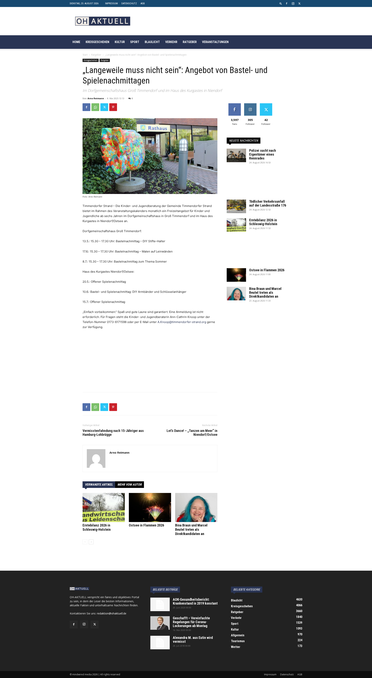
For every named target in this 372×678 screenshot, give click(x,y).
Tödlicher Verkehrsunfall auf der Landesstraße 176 (267, 203)
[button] (281, 3)
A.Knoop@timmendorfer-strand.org (182, 322)
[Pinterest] (113, 107)
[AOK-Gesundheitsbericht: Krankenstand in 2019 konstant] (160, 604)
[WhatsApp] (95, 107)
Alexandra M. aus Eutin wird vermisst (193, 640)
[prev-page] (85, 541)
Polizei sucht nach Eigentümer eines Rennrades (262, 154)
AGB (142, 3)
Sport (134, 42)
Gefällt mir (234, 104)
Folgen (250, 104)
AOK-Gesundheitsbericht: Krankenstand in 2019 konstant (195, 601)
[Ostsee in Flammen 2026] (150, 507)
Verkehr (171, 42)
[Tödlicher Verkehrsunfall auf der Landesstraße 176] (236, 206)
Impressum (111, 3)
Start (85, 54)
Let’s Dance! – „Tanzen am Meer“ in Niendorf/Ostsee (192, 433)
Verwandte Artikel (99, 484)
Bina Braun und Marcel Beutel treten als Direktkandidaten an (191, 529)
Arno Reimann (96, 98)
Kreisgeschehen (97, 42)
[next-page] (91, 541)
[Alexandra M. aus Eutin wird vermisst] (160, 642)
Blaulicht (152, 42)
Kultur (120, 42)
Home (76, 42)
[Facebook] (286, 3)
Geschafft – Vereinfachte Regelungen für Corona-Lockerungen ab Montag (191, 622)
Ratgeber (190, 42)
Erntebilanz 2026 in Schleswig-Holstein (97, 527)
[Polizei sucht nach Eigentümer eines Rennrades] (236, 155)
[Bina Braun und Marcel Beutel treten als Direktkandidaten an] (196, 507)
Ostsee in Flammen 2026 (146, 525)
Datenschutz (129, 3)
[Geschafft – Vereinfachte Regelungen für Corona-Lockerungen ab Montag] (160, 623)
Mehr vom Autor (129, 484)
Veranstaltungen (215, 42)
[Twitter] (299, 3)
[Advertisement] (150, 362)
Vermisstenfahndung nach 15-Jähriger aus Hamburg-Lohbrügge (113, 433)
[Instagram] (293, 3)
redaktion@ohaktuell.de (111, 613)
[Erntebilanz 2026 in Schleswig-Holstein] (104, 507)
